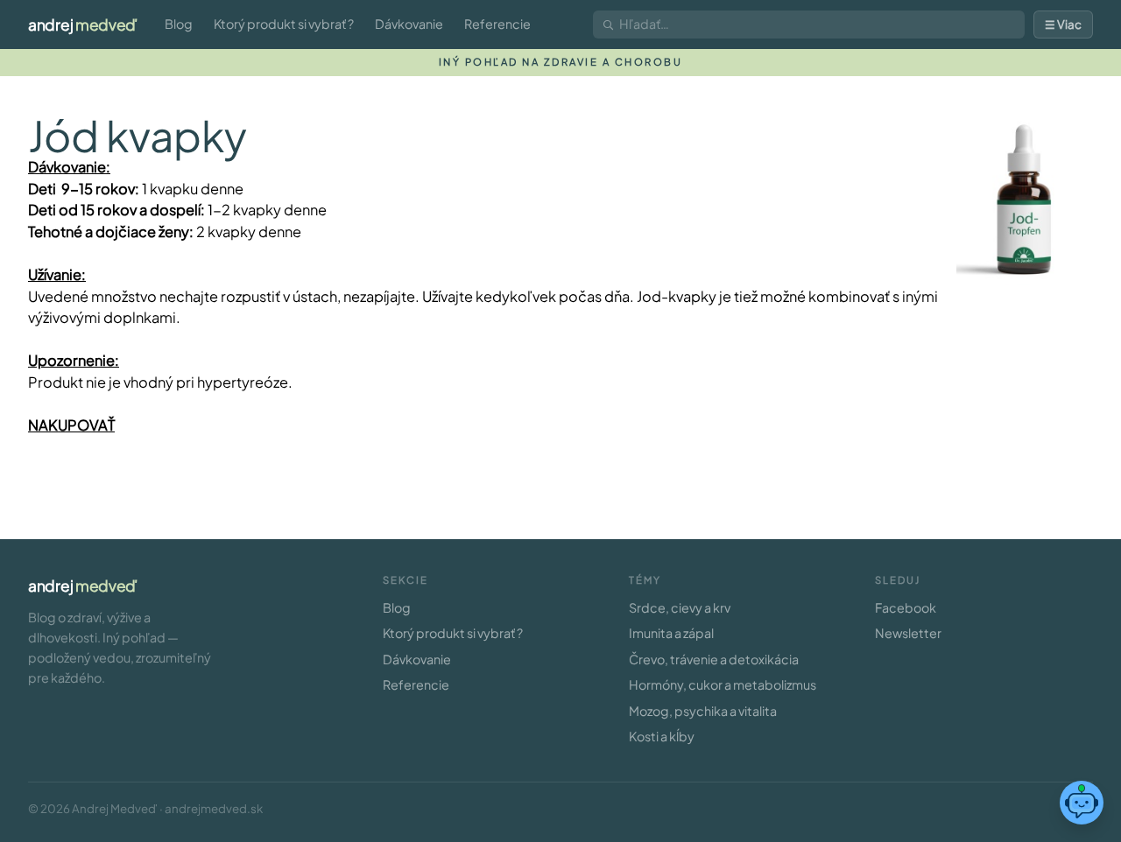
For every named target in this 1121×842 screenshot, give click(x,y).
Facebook (905, 607)
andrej (82, 24)
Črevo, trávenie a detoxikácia (714, 659)
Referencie (497, 24)
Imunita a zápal (671, 633)
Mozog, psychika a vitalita (703, 711)
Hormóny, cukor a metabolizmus (722, 684)
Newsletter (908, 633)
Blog (179, 24)
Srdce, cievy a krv (679, 607)
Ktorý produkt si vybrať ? (284, 24)
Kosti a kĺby (661, 736)
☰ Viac (1063, 24)
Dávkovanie (409, 24)
